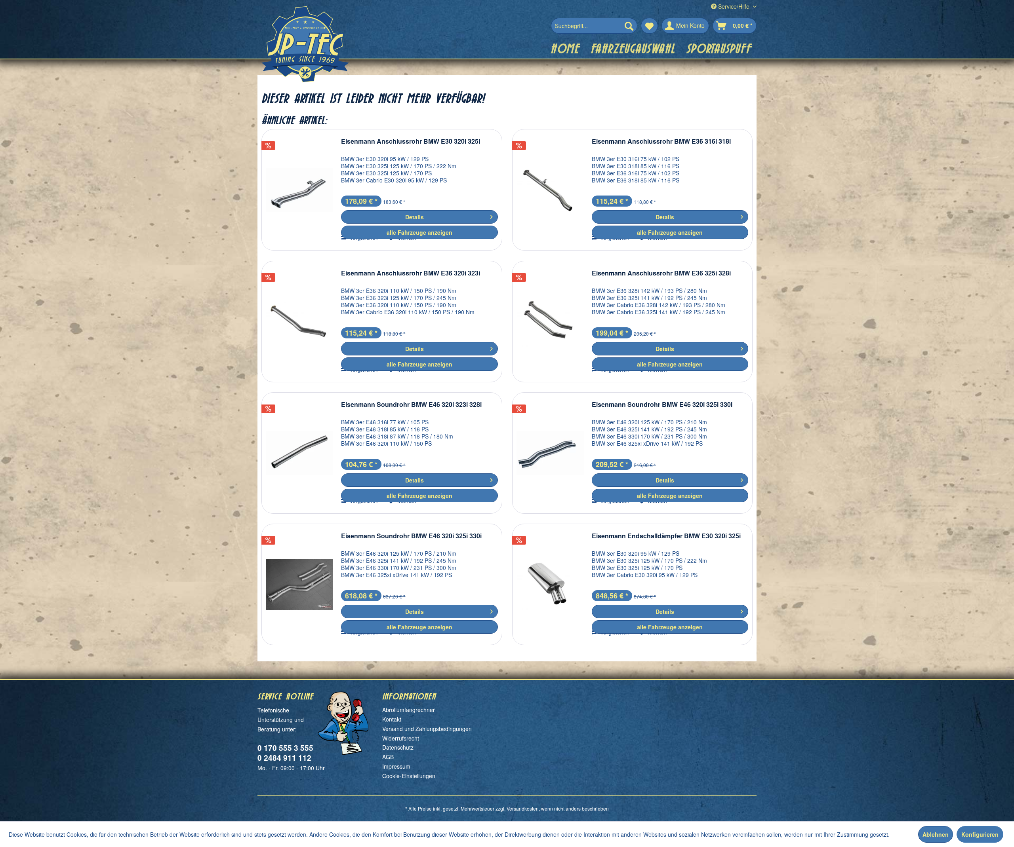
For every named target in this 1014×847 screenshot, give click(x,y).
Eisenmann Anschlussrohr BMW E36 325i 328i (661, 273)
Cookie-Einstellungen (408, 776)
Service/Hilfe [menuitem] (734, 6)
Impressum (396, 766)
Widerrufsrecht (400, 738)
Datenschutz (398, 747)
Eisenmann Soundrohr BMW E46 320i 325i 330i (662, 405)
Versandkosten (523, 808)
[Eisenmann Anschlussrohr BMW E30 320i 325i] (299, 189)
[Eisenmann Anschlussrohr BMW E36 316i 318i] (550, 189)
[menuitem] (594, 26)
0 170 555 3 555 (285, 748)
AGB (388, 757)
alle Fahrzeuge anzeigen (419, 232)
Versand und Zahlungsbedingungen (427, 729)
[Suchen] (629, 26)
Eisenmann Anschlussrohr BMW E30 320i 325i (410, 141)
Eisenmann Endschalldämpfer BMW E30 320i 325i (666, 536)
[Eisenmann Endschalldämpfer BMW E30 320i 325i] (550, 584)
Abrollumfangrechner (408, 710)
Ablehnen (936, 834)
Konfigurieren (980, 834)
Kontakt (391, 719)
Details (414, 217)
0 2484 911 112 (284, 757)
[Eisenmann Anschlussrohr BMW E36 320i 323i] (299, 321)
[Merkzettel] (649, 26)
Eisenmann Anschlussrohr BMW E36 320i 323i (410, 273)
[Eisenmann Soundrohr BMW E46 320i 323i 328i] (299, 453)
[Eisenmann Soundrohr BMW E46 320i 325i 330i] (550, 453)
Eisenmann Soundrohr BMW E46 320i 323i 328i (411, 405)
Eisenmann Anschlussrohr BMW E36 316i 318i (661, 141)
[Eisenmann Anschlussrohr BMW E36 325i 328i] (550, 321)
